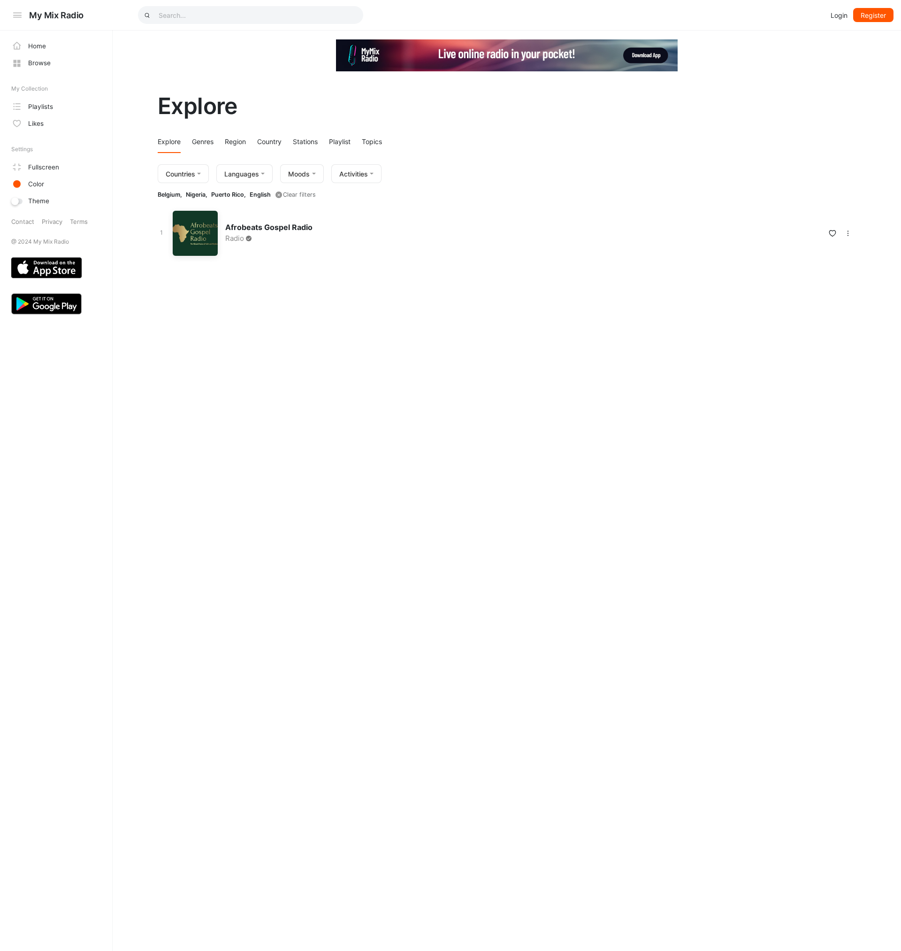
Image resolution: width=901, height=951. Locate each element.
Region (235, 142)
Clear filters (299, 194)
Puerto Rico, (228, 194)
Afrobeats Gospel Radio (269, 227)
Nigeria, (196, 194)
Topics (372, 142)
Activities (353, 174)
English (260, 194)
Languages (241, 174)
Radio (234, 238)
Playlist (340, 142)
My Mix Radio (56, 15)
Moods (299, 174)
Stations (305, 142)
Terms (79, 221)
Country (269, 142)
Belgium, (170, 194)
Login (839, 15)
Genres (203, 142)
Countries (180, 174)
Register (873, 15)
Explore (169, 142)
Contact (22, 221)
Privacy (52, 221)
